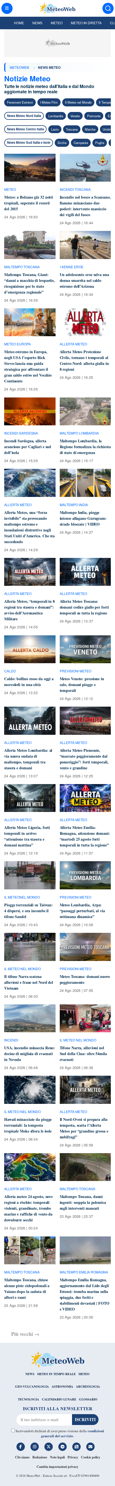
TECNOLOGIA (28, 1399)
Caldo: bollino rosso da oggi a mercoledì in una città (29, 681)
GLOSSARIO (88, 1399)
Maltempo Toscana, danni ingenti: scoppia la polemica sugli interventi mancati (83, 1202)
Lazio (55, 129)
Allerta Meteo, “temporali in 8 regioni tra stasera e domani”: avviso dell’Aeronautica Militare (29, 610)
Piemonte (93, 116)
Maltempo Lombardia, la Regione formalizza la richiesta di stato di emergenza (85, 446)
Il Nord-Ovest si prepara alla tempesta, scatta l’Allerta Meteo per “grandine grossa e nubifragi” (84, 1128)
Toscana (72, 129)
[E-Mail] (90, 1447)
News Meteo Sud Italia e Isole (28, 142)
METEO (84, 1374)
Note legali (57, 1457)
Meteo (57, 22)
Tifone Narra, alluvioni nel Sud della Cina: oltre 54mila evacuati (83, 1053)
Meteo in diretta (86, 22)
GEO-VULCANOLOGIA (32, 1386)
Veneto (75, 116)
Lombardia (55, 116)
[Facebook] (20, 1447)
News (37, 22)
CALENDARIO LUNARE (59, 1399)
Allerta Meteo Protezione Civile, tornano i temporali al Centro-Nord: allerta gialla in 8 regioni (84, 360)
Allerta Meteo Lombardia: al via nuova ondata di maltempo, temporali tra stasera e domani (28, 759)
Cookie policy (90, 1457)
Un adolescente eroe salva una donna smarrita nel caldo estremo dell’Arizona (84, 280)
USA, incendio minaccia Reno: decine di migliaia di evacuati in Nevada (29, 1053)
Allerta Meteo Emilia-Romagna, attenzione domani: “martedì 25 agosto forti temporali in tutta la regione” (85, 836)
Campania (81, 142)
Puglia (99, 142)
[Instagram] (34, 1447)
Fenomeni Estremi (20, 102)
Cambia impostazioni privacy (57, 1466)
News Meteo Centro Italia (25, 129)
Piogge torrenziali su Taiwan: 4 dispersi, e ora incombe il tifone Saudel (28, 910)
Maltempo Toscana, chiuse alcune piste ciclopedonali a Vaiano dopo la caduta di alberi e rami (26, 1288)
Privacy (73, 1457)
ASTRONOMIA (62, 1386)
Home (19, 22)
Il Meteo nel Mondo (78, 102)
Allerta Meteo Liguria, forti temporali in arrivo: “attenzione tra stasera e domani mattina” (27, 836)
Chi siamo (22, 1457)
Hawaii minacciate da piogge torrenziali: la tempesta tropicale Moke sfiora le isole (28, 1125)
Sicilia (62, 142)
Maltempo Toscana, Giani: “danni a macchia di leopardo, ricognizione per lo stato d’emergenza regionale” (29, 283)
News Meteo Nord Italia (24, 115)
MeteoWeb (19, 67)
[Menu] (7, 8)
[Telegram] (62, 1447)
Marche (90, 129)
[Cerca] (108, 8)
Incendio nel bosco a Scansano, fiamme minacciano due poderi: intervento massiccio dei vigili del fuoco (85, 206)
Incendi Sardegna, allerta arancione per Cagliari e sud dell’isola (27, 446)
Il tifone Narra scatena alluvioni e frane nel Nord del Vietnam (28, 982)
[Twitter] (48, 1447)
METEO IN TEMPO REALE (56, 1374)
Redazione (39, 1457)
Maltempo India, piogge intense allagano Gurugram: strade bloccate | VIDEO (83, 518)
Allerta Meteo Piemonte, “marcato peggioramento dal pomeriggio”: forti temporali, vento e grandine (84, 759)
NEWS (29, 1374)
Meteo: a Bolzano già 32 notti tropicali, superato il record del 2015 (28, 203)
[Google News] (76, 1447)
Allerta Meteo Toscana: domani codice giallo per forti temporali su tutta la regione (84, 607)
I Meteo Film (49, 102)
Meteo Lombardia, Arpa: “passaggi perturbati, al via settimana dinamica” (82, 910)
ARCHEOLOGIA (88, 1386)
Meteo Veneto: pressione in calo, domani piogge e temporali (82, 684)
